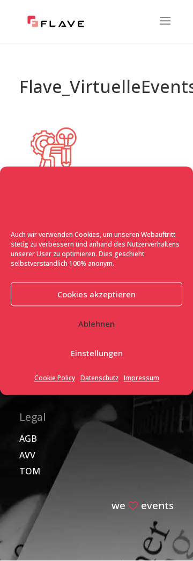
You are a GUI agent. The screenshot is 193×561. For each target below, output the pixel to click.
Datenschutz (99, 378)
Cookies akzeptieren (96, 294)
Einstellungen (97, 353)
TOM (29, 471)
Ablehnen (96, 323)
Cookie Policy (54, 378)
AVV (27, 455)
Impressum (141, 378)
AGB (28, 438)
